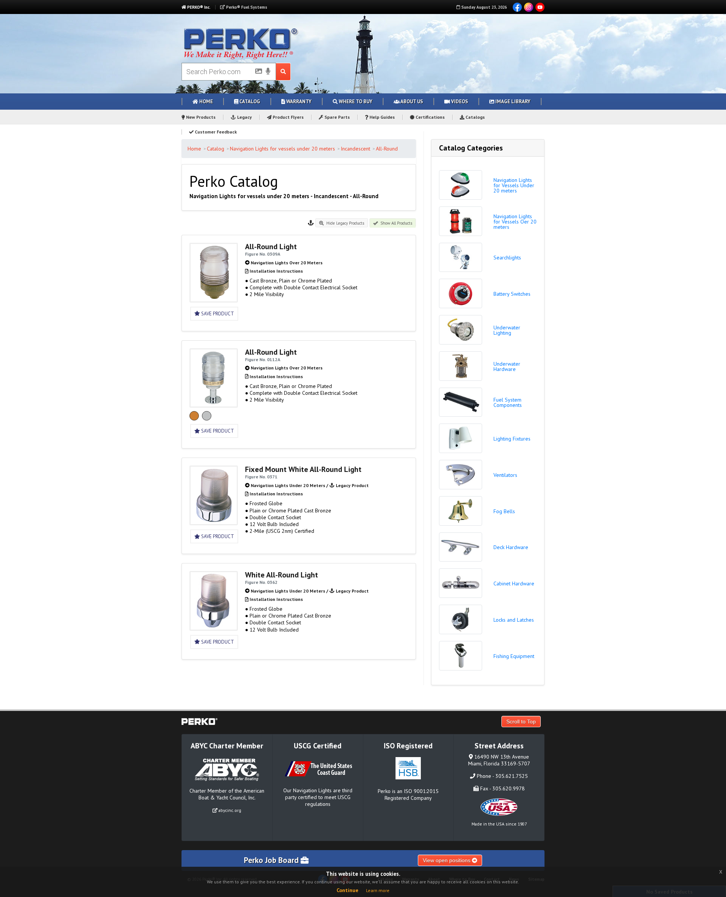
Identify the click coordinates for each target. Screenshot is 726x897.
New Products (200, 117)
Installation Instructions (276, 271)
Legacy (244, 117)
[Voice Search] (268, 71)
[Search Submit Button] (283, 72)
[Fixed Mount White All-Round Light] (213, 521)
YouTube (539, 7)
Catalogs (474, 117)
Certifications (429, 117)
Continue (347, 890)
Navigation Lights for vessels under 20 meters (282, 148)
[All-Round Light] (213, 299)
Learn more (377, 890)
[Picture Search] (256, 72)
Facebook (517, 7)
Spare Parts (336, 117)
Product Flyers (287, 117)
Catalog (249, 101)
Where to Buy (355, 101)
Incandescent (355, 148)
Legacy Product (352, 485)
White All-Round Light (281, 575)
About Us (411, 101)
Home (205, 101)
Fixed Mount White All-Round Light (303, 469)
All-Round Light (271, 246)
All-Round (387, 148)
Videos (459, 101)
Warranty (298, 101)
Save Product (217, 313)
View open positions (447, 860)
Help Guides (381, 117)
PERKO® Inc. (198, 7)
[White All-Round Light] (213, 627)
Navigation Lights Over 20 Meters (287, 262)
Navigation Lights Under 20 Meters (288, 485)
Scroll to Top (521, 722)
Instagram (528, 7)
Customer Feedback (215, 132)
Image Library (512, 101)
